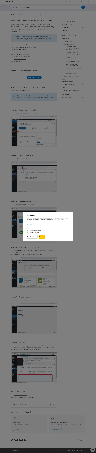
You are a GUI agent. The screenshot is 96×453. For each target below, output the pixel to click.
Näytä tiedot (29, 224)
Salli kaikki (41, 236)
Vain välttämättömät (32, 236)
